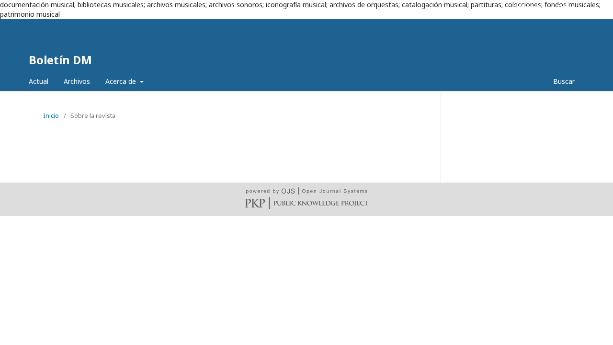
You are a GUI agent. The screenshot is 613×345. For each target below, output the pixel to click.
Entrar (566, 7)
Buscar (563, 81)
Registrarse (529, 7)
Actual (38, 81)
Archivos (77, 81)
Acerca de (121, 81)
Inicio (51, 115)
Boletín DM (60, 60)
